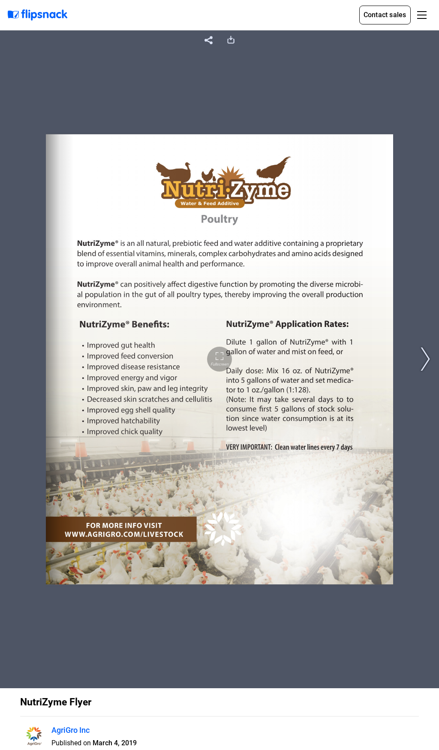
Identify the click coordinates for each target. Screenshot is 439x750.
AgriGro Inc (70, 730)
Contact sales (385, 15)
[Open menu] (421, 15)
